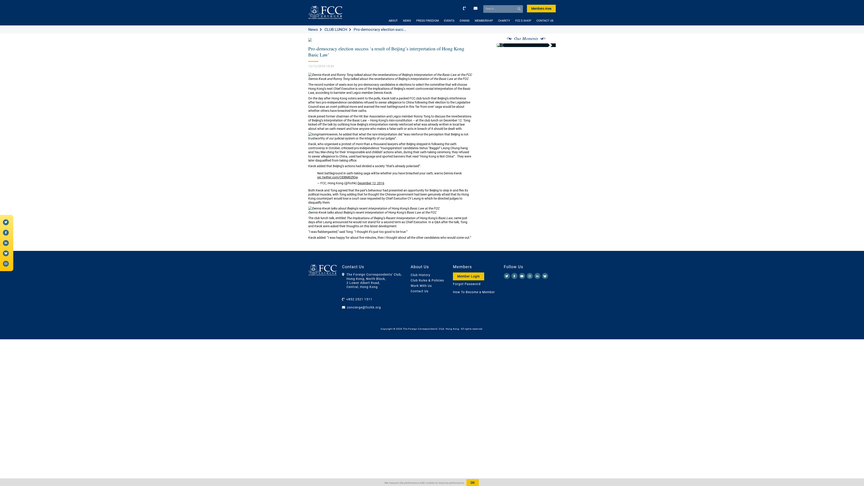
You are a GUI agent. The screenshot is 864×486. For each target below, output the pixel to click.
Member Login (468, 276)
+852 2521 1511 (359, 299)
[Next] (547, 45)
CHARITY (504, 20)
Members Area (541, 8)
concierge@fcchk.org (364, 307)
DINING (465, 20)
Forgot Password (467, 284)
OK (472, 482)
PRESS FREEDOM (427, 20)
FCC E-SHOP (523, 20)
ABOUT (393, 20)
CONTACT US (545, 20)
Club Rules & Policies (427, 280)
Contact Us (419, 291)
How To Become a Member (474, 292)
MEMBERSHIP (484, 20)
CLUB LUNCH (335, 29)
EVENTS (449, 20)
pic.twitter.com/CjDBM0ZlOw (337, 177)
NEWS (407, 20)
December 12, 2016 (371, 183)
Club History (420, 275)
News (313, 29)
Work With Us (421, 286)
